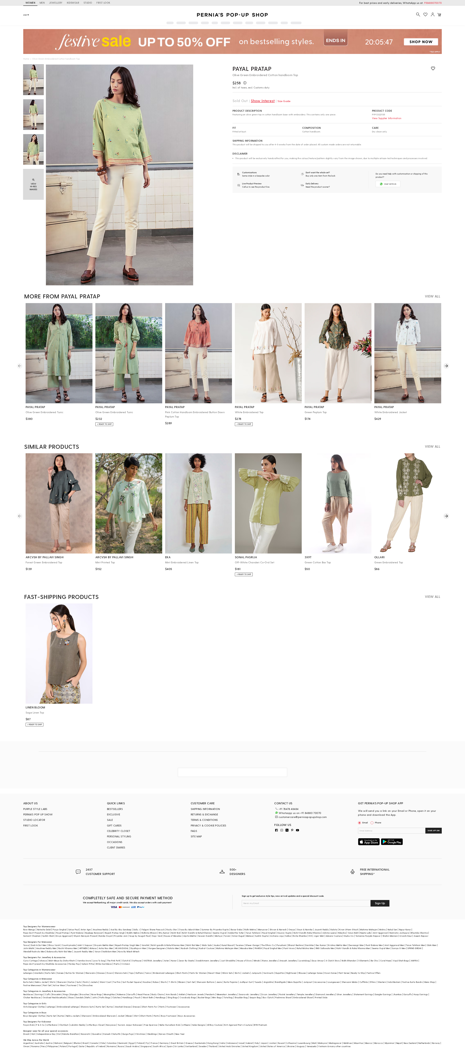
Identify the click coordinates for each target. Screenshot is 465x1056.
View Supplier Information (386, 118)
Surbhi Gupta (261, 936)
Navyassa (111, 1025)
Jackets (246, 973)
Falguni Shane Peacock (153, 929)
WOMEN (30, 2)
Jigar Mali (319, 936)
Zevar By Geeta (186, 960)
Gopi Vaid (157, 936)
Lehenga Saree (315, 973)
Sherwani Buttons (205, 982)
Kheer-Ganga (252, 945)
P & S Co (40, 1025)
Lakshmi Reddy (77, 1025)
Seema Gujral (219, 933)
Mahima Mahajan (368, 929)
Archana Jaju (276, 936)
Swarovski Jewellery (249, 994)
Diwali (26, 1034)
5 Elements (363, 960)
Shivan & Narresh (278, 929)
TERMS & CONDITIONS (204, 819)
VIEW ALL (432, 296)
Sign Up (380, 903)
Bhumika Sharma (419, 933)
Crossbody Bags (188, 997)
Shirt (136, 1016)
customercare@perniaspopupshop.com (303, 816)
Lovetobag (304, 960)
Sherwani (61, 982)
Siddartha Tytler (236, 933)
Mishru (382, 929)
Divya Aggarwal (64, 936)
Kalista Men (173, 948)
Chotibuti (64, 1025)
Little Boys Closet (95, 1025)
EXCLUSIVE (113, 814)
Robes (156, 982)
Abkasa (93, 948)
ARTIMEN (83, 948)
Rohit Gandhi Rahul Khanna (307, 933)
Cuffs (47, 994)
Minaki (257, 960)
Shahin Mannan (390, 936)
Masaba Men (246, 948)
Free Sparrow (151, 1025)
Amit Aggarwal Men (394, 945)
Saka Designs (198, 1025)
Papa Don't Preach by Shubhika (38, 933)
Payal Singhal (268, 933)
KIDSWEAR (73, 2)
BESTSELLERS (115, 808)
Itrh (310, 936)
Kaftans (139, 973)
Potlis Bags (104, 997)
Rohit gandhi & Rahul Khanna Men (167, 945)
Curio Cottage (30, 960)
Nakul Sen (392, 929)
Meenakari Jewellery (227, 994)
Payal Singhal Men (273, 948)
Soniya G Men (399, 948)
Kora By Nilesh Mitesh (128, 951)
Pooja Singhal (59, 929)
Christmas (140, 1034)
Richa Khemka (300, 936)
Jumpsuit (307, 982)
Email (365, 822)
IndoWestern (394, 982)
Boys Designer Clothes (34, 1016)
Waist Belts (147, 997)
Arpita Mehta (189, 936)
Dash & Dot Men (38, 945)
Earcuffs (132, 994)
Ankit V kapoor (84, 945)
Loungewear (334, 982)
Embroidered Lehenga (68, 1007)
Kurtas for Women (74, 973)
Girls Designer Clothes (34, 1007)
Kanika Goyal (105, 936)
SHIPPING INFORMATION (205, 808)
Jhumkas (397, 994)
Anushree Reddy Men (46, 948)
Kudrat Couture (206, 948)
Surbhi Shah (48, 936)
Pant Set (47, 985)
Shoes (71, 997)
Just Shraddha (228, 960)
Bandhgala (280, 982)
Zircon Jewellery (269, 994)
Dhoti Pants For (149, 1007)
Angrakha (268, 982)
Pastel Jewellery (287, 994)
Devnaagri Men (356, 945)
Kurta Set (100, 1007)
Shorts (164, 982)
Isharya (43, 960)
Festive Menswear (32, 985)
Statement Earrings (363, 994)
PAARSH (258, 948)
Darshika (309, 945)
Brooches (88, 985)
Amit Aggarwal (380, 933)
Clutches (116, 997)
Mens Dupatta (295, 982)
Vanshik (145, 945)
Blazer (129, 1016)
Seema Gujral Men (381, 948)
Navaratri (85, 1034)
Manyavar (263, 929)
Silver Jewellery (344, 994)
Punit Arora (289, 948)
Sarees (60, 973)
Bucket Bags (204, 997)
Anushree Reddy (101, 929)
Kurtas (71, 982)
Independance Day (46, 1034)
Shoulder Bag (241, 997)
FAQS (194, 830)
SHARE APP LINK (434, 831)
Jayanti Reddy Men (83, 951)
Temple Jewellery (305, 994)
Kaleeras (121, 994)
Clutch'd (126, 960)
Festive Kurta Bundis (412, 982)
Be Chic (374, 960)
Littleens (186, 1025)
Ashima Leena (329, 933)
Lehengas (28, 973)
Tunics (148, 973)
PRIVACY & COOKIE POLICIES (208, 825)
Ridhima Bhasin (149, 933)
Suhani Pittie (88, 964)
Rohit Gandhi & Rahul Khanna (196, 933)
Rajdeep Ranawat (94, 933)
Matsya (218, 936)
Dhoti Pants (182, 973)
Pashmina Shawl (283, 997)
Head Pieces (143, 994)
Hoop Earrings (421, 994)
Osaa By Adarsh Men (189, 929)
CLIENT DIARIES (116, 847)
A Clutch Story (333, 960)
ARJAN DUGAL (121, 948)
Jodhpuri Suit (246, 982)
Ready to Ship (358, 973)
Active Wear (59, 985)
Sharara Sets (121, 973)
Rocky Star (171, 929)
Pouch (138, 997)
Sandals (80, 997)
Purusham (281, 945)
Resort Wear (214, 973)
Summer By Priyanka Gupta (215, 929)
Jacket (121, 1016)
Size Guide (284, 101)
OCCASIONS (114, 842)
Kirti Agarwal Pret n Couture (238, 1025)
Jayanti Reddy (321, 929)
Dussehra (96, 1034)
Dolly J (136, 929)
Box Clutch (268, 997)
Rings (65, 994)
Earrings (39, 994)
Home (26, 58)
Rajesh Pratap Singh (115, 933)
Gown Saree (330, 973)
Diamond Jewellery (325, 994)
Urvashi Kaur (405, 936)
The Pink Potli (113, 960)
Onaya (291, 929)
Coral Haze (385, 960)
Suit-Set (191, 982)
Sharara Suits (87, 1007)
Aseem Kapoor (421, 936)
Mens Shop (429, 982)
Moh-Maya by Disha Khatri (62, 960)
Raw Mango (29, 929)
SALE (110, 819)
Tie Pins (116, 982)
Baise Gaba (236, 929)
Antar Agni (86, 929)
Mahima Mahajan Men (227, 948)
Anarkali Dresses (123, 1007)
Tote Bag (228, 997)
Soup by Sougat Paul (139, 936)
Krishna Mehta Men (337, 945)
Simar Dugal (238, 936)
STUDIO (88, 2)
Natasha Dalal (44, 929)
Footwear (72, 985)
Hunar (174, 960)
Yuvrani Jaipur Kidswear (130, 1025)
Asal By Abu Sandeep (121, 929)
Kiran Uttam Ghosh (348, 929)
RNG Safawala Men (325, 948)
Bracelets (56, 994)
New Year (180, 1034)
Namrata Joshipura (399, 933)
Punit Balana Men (374, 945)
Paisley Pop (74, 964)
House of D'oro (244, 960)
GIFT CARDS (114, 825)
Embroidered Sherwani (104, 1016)
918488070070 (433, 2)
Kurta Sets (50, 973)
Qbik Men (431, 945)
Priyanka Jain (120, 936)
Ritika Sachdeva (104, 964)
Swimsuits (268, 973)
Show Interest (263, 100)
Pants (85, 982)
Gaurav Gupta (284, 933)
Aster (166, 960)
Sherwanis (90, 973)
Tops (131, 973)
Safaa (288, 936)
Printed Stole (321, 997)
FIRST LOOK (103, 2)
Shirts (52, 982)
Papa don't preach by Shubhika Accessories (44, 964)
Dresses (101, 973)
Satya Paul (73, 929)
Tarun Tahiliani (253, 933)
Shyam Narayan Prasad (85, 936)
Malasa (249, 936)
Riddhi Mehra (133, 933)
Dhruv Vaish (54, 945)
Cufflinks (363, 982)
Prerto (117, 964)
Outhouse (136, 960)
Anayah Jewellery (288, 960)
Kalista (334, 929)
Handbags (127, 997)
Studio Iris (348, 936)
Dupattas (279, 973)
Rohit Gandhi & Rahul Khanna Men (353, 948)
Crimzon (126, 964)
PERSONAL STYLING (119, 836)
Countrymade (69, 945)
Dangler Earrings (383, 994)
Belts (87, 997)
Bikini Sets (228, 973)
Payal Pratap (252, 68)
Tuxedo (258, 982)
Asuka (217, 945)
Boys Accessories (186, 1016)
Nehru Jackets (73, 1016)
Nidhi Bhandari (349, 960)
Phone (378, 822)
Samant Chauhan (32, 936)
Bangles (74, 994)
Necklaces (28, 994)
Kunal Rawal (228, 945)
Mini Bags (217, 997)
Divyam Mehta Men (103, 945)
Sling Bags (172, 997)
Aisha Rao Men (106, 948)
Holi (33, 1034)
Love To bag (99, 960)
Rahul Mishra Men (305, 948)
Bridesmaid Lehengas (164, 973)
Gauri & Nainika (305, 929)
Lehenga (51, 1007)
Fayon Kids (28, 1025)
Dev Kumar (321, 945)
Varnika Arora (84, 960)
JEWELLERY (55, 2)
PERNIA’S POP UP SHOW (38, 814)
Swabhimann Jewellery (207, 960)
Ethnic (373, 982)
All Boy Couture (214, 1025)
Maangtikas (109, 994)
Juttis (95, 997)
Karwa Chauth (166, 1034)
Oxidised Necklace (52, 997)
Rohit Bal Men (193, 945)
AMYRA (414, 960)
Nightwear (291, 973)
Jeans (219, 982)
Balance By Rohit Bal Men (59, 951)
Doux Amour (318, 960)
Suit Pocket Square (131, 982)
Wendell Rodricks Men (34, 951)
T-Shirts (172, 982)
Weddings (152, 1034)
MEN (42, 2)
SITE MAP (196, 836)
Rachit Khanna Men (67, 948)
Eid (58, 1034)
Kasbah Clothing (189, 948)
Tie (80, 985)
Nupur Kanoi (405, 929)
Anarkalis (38, 973)
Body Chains (157, 994)
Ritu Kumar (164, 933)
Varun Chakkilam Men (105, 951)
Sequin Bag (255, 997)
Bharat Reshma (295, 945)
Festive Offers (374, 973)
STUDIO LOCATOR (34, 819)
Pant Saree (344, 973)
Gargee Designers (157, 948)
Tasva (26, 945)
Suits (78, 982)
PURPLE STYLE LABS (35, 808)
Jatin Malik (28, 948)
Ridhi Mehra (250, 929)
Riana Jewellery (270, 960)
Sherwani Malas (350, 982)
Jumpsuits (256, 973)
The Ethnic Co (268, 945)
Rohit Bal (175, 933)
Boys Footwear (168, 1016)
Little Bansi (51, 1025)
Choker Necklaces (32, 997)
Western (382, 982)
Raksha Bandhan (70, 1034)
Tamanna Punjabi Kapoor (368, 936)
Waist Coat (105, 982)
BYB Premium (260, 1025)
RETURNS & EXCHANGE (204, 814)
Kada (63, 997)
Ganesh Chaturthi (111, 1034)
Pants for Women (198, 973)
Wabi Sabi (207, 945)
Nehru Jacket (41, 982)
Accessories (320, 982)
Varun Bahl (353, 933)
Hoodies (147, 982)
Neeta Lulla (365, 933)
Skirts (237, 973)
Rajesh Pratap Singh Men (127, 945)
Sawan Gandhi (205, 936)
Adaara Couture (334, 936)
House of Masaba (172, 936)
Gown (110, 973)
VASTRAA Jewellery (152, 960)
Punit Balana (77, 933)
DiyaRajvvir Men (138, 948)
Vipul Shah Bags (401, 960)
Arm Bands (171, 994)
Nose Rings (96, 994)
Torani (227, 936)
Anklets (182, 994)
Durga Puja (127, 1034)
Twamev (240, 945)
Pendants (210, 994)
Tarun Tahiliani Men (415, 945)
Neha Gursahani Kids (169, 1025)
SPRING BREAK (414, 948)
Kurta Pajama (231, 982)
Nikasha (342, 933)
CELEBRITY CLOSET (118, 830)
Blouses (302, 973)
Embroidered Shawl (303, 997)
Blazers (181, 982)
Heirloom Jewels (195, 994)
